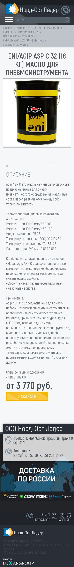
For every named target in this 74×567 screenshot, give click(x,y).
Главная (8, 28)
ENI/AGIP (8, 32)
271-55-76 (31, 455)
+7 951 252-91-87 (51, 455)
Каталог (22, 28)
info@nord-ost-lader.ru (52, 519)
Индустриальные (28, 32)
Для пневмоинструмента (18, 36)
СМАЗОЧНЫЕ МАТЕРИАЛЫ (46, 28)
